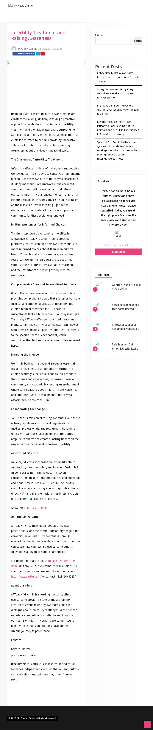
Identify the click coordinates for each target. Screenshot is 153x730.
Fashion (112, 47)
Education (114, 41)
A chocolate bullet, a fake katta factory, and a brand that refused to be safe (118, 77)
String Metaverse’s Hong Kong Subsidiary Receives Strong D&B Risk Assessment (116, 93)
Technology (115, 59)
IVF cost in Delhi (37, 508)
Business (113, 35)
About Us (113, 29)
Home (111, 22)
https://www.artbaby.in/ (26, 576)
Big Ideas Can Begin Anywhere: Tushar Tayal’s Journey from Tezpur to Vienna (118, 109)
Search (99, 34)
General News (116, 53)
